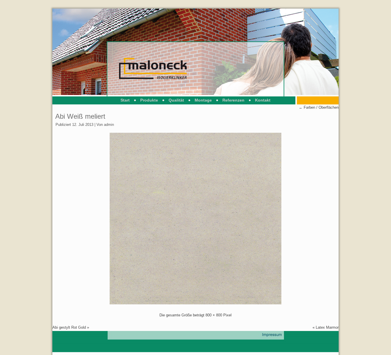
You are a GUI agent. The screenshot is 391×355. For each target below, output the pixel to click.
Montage (203, 100)
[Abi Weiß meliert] (195, 303)
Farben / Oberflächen (319, 107)
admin (109, 124)
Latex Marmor (327, 327)
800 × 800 (214, 315)
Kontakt (262, 100)
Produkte (149, 100)
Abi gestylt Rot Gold (69, 327)
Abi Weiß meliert (80, 116)
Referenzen (233, 100)
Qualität (176, 100)
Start (125, 100)
